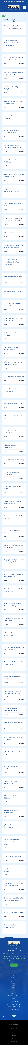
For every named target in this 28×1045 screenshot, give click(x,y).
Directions (14, 998)
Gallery (14, 983)
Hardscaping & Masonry (14, 979)
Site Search (14, 1041)
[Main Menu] (3, 8)
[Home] (13, 7)
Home (14, 973)
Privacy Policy (14, 1038)
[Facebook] (12, 1009)
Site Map (14, 1035)
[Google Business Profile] (15, 1009)
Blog (14, 985)
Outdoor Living (14, 981)
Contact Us (14, 987)
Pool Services (14, 977)
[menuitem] (14, 1035)
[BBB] (10, 1009)
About (14, 975)
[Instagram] (17, 1009)
